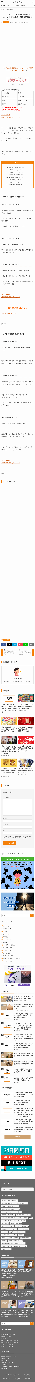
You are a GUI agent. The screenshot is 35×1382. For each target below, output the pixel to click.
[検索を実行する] (32, 915)
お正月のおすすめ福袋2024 (22, 1226)
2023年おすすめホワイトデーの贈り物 (11, 1212)
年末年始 (21, 1234)
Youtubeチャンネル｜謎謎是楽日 (10, 1366)
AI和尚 (25, 1217)
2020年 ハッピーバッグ (16, 170)
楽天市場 (4, 1240)
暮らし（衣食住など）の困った (10, 1342)
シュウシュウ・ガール (7, 1362)
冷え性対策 (4, 1338)
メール (5, 824)
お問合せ (28, 1374)
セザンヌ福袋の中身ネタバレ (15, 177)
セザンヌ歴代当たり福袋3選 (15, 167)
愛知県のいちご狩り (7, 1237)
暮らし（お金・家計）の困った (10, 1340)
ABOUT (7, 1374)
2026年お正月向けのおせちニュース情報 (12, 1217)
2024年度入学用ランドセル (23, 1214)
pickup (31, 1217)
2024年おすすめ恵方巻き (8, 1214)
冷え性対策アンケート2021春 (9, 1234)
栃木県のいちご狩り (25, 1237)
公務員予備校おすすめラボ (9, 1356)
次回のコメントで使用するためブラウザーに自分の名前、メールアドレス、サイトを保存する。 (18, 837)
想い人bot (4, 1368)
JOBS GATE (4, 1364)
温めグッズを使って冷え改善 (16, 1240)
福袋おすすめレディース (20, 1246)
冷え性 (11, 1232)
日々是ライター (17, 678)
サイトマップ (21, 1374)
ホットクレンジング (7, 1336)
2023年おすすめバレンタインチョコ (11, 1209)
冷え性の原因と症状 (20, 1232)
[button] (3, 644)
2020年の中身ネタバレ (15, 182)
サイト (5, 830)
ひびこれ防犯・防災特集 (8, 1334)
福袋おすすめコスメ (20, 1243)
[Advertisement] (17, 43)
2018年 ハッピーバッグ (16, 174)
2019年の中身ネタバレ (15, 184)
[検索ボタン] (33, 2)
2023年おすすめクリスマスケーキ (10, 1206)
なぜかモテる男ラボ (7, 1346)
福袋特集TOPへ (17, 1137)
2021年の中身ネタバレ (15, 180)
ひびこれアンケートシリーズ (9, 1229)
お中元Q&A (19, 1223)
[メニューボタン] (2, 2)
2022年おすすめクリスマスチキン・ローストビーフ (14, 1203)
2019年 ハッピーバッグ (16, 172)
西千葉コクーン (5, 1358)
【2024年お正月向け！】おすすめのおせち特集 (13, 1220)
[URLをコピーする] (31, 644)
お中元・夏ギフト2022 (7, 1226)
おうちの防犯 (5, 1223)
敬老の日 (16, 1237)
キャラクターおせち (23, 1229)
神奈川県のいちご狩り (7, 1243)
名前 (5, 818)
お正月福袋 (6, 22)
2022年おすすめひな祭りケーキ (10, 1200)
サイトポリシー (13, 1374)
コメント (6, 797)
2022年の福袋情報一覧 (8, 313)
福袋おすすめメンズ (7, 1246)
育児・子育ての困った (7, 1344)
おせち (12, 1223)
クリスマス (5, 1232)
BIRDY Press (5, 1360)
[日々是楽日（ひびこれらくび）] (17, 2)
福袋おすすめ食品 (6, 1249)
